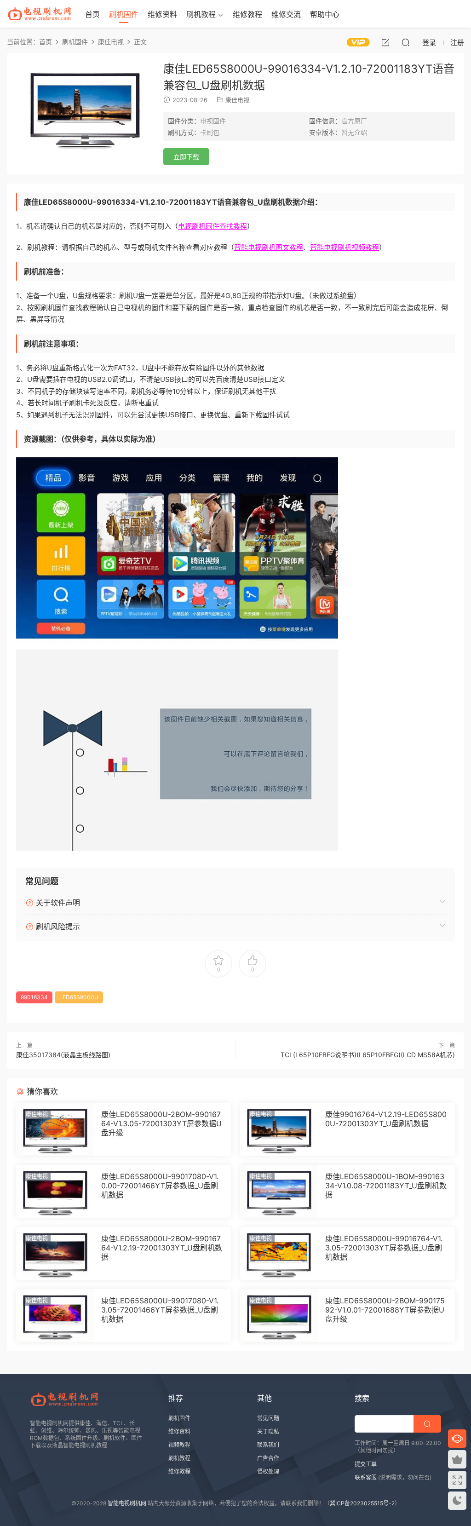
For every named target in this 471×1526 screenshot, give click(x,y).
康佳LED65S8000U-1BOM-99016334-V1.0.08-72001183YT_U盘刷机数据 (386, 1185)
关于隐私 (268, 1431)
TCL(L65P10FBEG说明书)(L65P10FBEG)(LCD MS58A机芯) (368, 1055)
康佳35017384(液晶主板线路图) (63, 1055)
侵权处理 (268, 1471)
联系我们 (268, 1444)
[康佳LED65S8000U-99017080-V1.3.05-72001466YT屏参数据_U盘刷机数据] (55, 1315)
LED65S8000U (78, 997)
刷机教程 (201, 14)
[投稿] (385, 42)
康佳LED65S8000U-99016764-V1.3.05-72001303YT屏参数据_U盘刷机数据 (383, 1247)
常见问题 (268, 1418)
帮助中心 (324, 14)
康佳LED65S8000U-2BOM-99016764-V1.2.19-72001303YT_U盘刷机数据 (161, 1247)
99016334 (34, 997)
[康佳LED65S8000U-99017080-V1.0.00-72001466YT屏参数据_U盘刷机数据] (55, 1191)
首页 (92, 14)
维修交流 (286, 14)
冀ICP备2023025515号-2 (362, 1503)
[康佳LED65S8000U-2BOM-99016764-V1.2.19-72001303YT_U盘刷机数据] (55, 1253)
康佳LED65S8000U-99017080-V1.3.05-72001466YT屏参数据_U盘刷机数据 (159, 1310)
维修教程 (247, 14)
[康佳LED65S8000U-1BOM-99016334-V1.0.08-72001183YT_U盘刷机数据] (279, 1191)
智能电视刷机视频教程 (344, 247)
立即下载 (186, 157)
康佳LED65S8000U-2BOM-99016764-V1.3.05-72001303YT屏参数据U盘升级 (161, 1123)
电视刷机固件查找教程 (212, 226)
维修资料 (162, 14)
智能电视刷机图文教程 (268, 247)
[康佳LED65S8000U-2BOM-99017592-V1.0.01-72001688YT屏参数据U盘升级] (279, 1315)
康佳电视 (237, 100)
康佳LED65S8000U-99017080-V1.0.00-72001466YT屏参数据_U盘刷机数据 (159, 1185)
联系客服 (366, 1477)
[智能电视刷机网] (39, 14)
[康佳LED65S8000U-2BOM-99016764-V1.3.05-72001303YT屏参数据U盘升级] (55, 1129)
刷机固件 (123, 14)
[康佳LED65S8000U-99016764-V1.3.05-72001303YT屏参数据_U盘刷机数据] (279, 1253)
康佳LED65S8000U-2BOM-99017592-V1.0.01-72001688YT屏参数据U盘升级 (385, 1310)
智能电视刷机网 (127, 1503)
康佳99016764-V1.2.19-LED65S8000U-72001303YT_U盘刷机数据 (386, 1119)
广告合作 (268, 1458)
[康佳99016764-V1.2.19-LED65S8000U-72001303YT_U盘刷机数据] (279, 1129)
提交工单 (366, 1464)
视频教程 (179, 1444)
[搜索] (405, 42)
